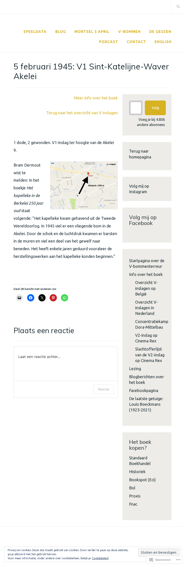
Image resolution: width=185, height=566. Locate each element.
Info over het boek (146, 274)
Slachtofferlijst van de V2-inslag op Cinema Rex (149, 354)
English (163, 42)
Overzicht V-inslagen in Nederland (146, 308)
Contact (136, 42)
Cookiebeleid (100, 558)
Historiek (137, 471)
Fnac (133, 504)
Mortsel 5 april (91, 32)
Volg (155, 108)
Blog (60, 32)
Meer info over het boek (96, 98)
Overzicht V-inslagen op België (146, 288)
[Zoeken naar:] (178, 7)
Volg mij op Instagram (139, 189)
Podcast (108, 42)
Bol (132, 488)
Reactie (103, 389)
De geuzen (160, 32)
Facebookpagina (143, 390)
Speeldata (34, 32)
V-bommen (129, 32)
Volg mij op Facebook (143, 220)
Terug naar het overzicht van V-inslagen (82, 112)
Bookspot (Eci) (142, 479)
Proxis (134, 496)
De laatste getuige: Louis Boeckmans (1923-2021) (146, 404)
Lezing (135, 368)
